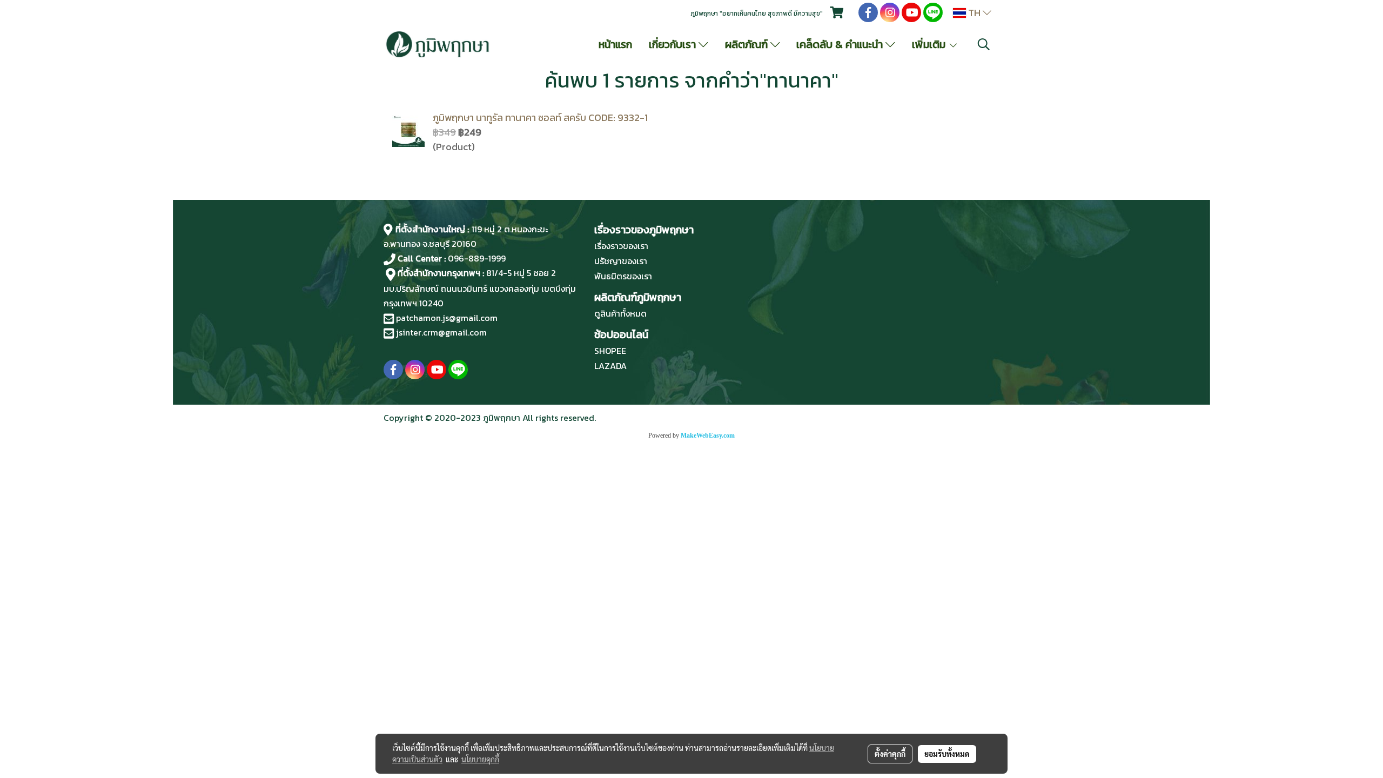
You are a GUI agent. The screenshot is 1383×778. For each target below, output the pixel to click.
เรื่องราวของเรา (621, 245)
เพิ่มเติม (930, 44)
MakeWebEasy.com (708, 435)
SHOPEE (610, 350)
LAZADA (610, 365)
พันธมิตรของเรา (623, 276)
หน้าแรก (615, 44)
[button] (984, 44)
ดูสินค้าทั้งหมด (620, 313)
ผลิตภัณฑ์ (747, 44)
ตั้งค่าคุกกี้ (890, 754)
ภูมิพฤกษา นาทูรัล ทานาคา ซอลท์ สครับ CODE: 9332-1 (540, 117)
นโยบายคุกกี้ (480, 759)
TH (974, 12)
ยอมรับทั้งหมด (947, 754)
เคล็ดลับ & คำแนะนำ (840, 44)
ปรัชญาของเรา (620, 260)
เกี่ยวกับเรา (674, 44)
